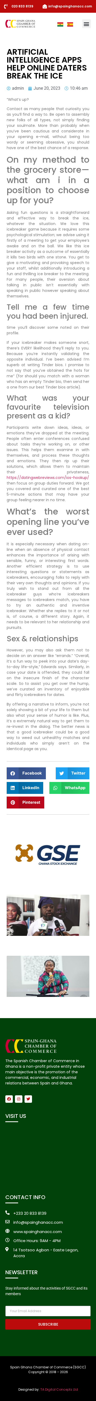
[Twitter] (28, 1099)
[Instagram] (18, 1099)
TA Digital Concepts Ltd (59, 1389)
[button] (86, 23)
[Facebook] (9, 1099)
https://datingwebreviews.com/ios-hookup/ (48, 477)
